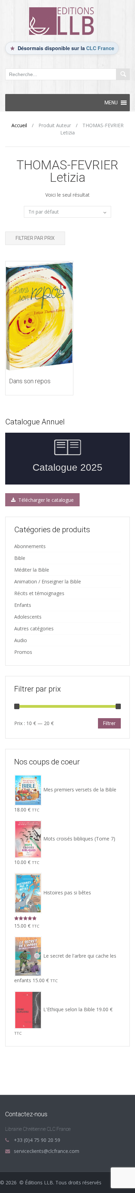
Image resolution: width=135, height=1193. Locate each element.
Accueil (19, 125)
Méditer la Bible (31, 569)
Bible (19, 558)
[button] (111, 102)
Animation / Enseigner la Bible (47, 581)
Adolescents (28, 616)
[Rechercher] (123, 74)
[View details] (39, 315)
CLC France (100, 48)
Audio (20, 640)
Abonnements (30, 546)
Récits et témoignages (39, 593)
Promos (23, 652)
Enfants (22, 605)
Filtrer (109, 723)
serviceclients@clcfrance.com (46, 1151)
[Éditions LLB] (67, 20)
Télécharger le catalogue (45, 500)
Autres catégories (34, 628)
